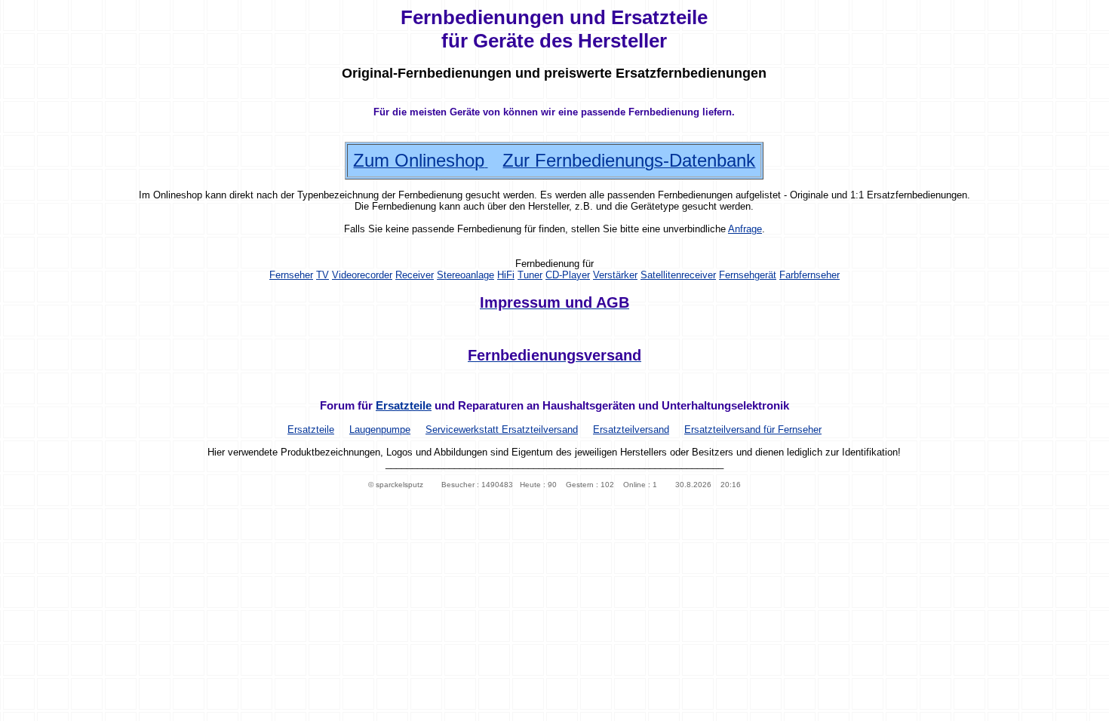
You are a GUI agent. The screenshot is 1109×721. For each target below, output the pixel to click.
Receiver (414, 275)
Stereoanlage (465, 275)
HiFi (506, 275)
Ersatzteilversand (631, 429)
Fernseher (291, 275)
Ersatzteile (404, 405)
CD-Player (567, 275)
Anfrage (745, 229)
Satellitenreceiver (678, 275)
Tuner (530, 275)
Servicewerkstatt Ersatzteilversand (501, 429)
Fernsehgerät (747, 275)
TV (322, 275)
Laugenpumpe (379, 429)
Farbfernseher (809, 275)
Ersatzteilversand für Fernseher (753, 429)
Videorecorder (362, 275)
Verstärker (615, 275)
